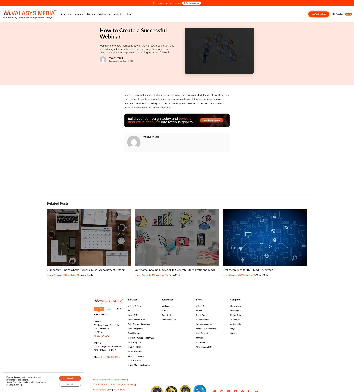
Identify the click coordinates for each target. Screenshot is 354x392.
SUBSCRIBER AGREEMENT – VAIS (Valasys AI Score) (114, 385)
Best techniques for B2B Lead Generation (248, 270)
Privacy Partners (99, 390)
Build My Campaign (191, 3)
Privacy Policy (121, 380)
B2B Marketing (70, 275)
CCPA (116, 390)
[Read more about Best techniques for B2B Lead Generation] (265, 237)
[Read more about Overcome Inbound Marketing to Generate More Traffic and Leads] (177, 237)
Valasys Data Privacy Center (104, 380)
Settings (70, 384)
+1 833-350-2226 (112, 357)
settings (19, 385)
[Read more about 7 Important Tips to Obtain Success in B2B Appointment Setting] (89, 237)
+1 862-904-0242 (101, 336)
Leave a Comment (54, 275)
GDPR (109, 390)
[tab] (99, 309)
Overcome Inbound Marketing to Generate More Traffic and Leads (175, 270)
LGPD (122, 390)
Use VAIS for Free (319, 14)
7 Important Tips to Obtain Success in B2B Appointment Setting (85, 270)
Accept (70, 378)
